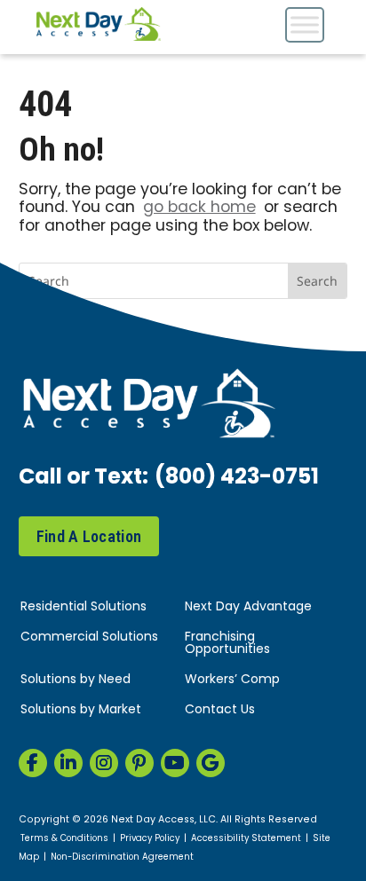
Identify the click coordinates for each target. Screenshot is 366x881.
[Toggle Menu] (304, 24)
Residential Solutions (83, 607)
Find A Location (89, 536)
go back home (199, 208)
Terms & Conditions (64, 839)
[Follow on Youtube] (175, 763)
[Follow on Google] (210, 763)
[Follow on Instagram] (104, 763)
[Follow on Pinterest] (139, 763)
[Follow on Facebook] (33, 763)
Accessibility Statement (246, 839)
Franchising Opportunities (227, 643)
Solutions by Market (80, 710)
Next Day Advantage (248, 607)
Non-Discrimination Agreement (122, 858)
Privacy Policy (149, 839)
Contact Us (220, 710)
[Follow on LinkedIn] (68, 763)
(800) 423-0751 (237, 478)
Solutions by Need (75, 680)
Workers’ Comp (232, 680)
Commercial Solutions (89, 637)
